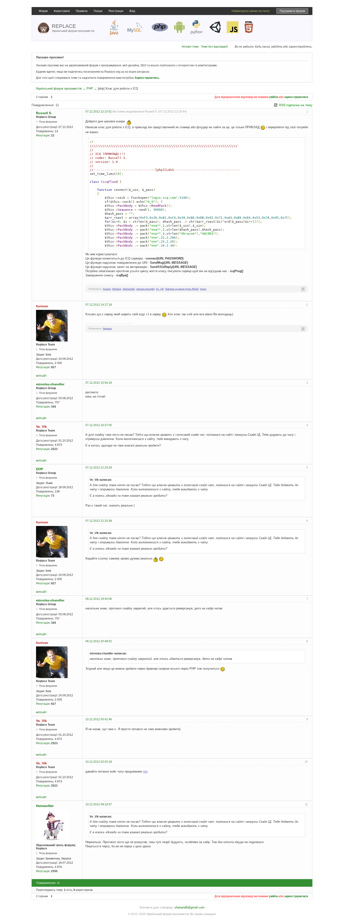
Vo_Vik (160, 289)
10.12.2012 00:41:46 (98, 719)
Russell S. (44, 113)
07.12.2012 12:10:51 (98, 111)
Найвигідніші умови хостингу (251, 11)
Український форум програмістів (59, 88)
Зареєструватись (147, 77)
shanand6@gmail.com (189, 907)
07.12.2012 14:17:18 (98, 304)
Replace (116, 289)
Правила (82, 11)
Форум (43, 11)
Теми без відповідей (214, 46)
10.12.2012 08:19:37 (98, 804)
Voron (203, 289)
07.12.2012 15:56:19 (98, 382)
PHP (90, 88)
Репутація (42, 135)
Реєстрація (116, 11)
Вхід (132, 11)
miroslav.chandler (145, 289)
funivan (107, 289)
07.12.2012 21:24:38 (98, 520)
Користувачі (62, 11)
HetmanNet (129, 289)
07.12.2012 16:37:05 (98, 425)
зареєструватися (296, 97)
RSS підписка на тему (295, 105)
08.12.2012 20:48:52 (98, 641)
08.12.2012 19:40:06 (98, 598)
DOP (39, 469)
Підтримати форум (292, 11)
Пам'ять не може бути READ (181, 289)
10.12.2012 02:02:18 (98, 761)
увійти (273, 97)
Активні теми (190, 46)
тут (145, 771)
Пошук (98, 11)
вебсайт (41, 375)
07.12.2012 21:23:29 (98, 467)
